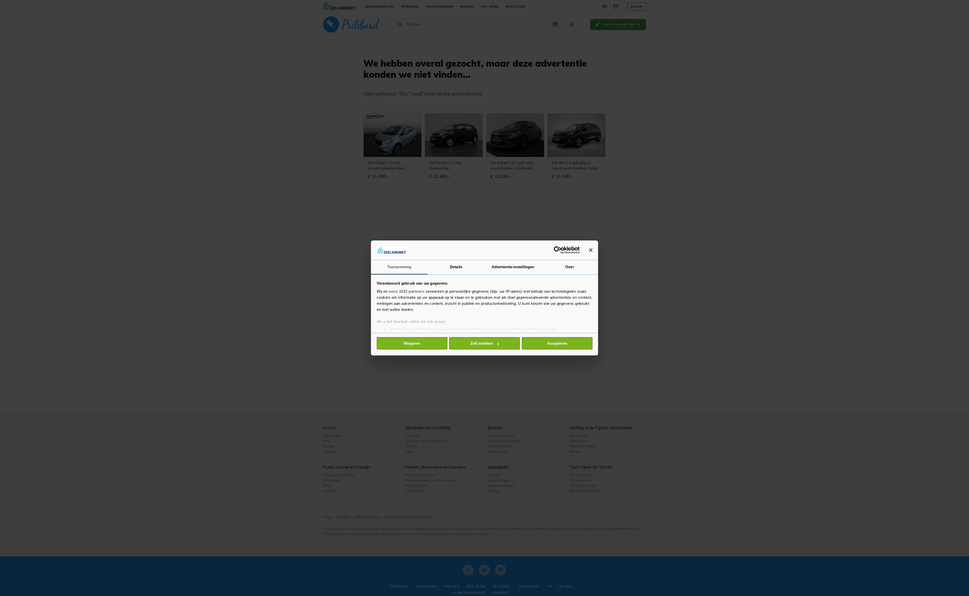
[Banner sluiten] (591, 250)
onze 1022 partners (406, 291)
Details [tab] (456, 267)
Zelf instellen (481, 343)
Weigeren (412, 343)
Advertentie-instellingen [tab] (513, 267)
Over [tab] (569, 267)
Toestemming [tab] (399, 267)
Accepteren (557, 343)
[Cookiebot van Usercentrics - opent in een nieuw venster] (557, 250)
